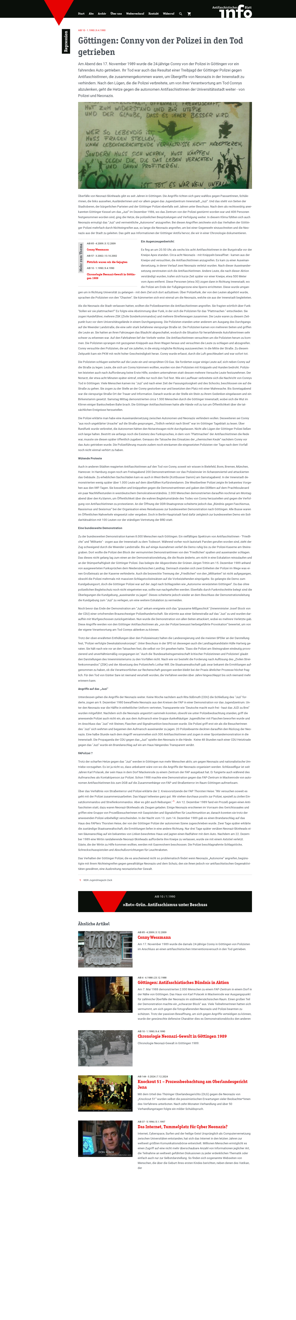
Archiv (102, 13)
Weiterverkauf (135, 13)
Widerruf (168, 13)
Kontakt (154, 13)
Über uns (116, 13)
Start (81, 13)
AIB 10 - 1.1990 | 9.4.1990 (92, 30)
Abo (91, 13)
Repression (66, 41)
